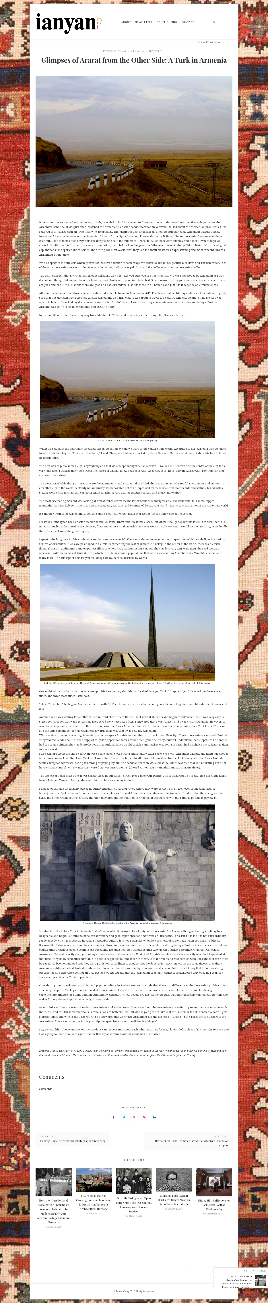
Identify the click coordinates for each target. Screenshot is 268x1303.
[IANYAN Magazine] (69, 22)
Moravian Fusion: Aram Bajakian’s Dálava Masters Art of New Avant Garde (174, 1200)
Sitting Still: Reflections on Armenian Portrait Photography (214, 1205)
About (126, 22)
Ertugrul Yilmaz (116, 51)
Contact (187, 22)
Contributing (167, 22)
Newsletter (143, 22)
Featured (156, 51)
